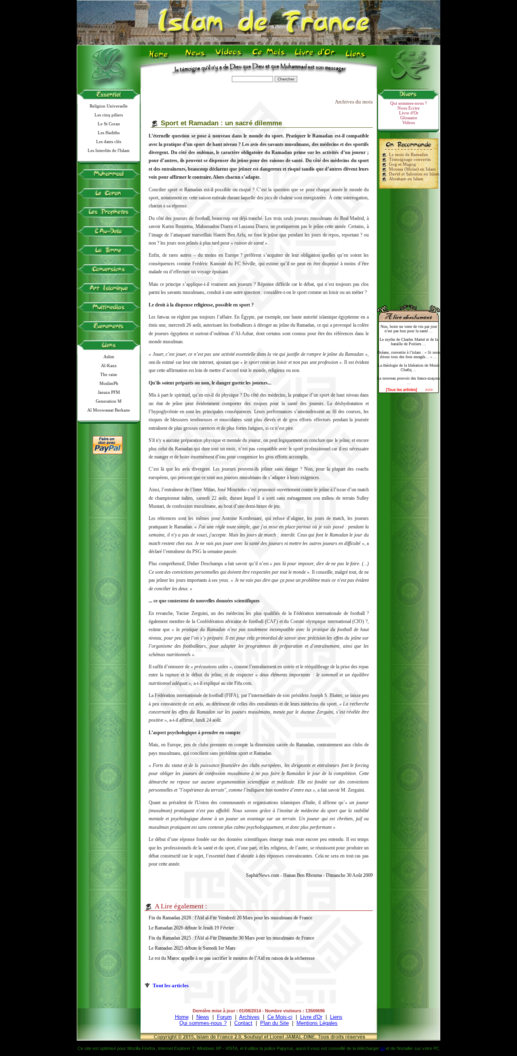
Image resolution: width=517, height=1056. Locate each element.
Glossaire (408, 117)
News (196, 57)
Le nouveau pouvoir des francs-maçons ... (408, 380)
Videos (229, 57)
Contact (243, 1023)
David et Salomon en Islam (414, 173)
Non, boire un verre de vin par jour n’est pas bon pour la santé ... (408, 328)
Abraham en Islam (406, 178)
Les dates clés (108, 141)
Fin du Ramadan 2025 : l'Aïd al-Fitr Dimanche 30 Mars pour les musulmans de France (231, 938)
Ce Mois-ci (279, 1017)
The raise (108, 374)
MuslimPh (108, 383)
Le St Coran (109, 123)
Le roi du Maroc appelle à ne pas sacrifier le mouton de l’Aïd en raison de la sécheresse (232, 958)
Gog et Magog (402, 164)
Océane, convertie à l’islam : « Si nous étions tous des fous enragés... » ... (408, 354)
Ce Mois (268, 57)
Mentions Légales (317, 1023)
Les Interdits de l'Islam (109, 150)
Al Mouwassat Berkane (108, 410)
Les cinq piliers (109, 114)
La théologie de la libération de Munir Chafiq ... (408, 367)
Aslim (108, 356)
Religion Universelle (109, 105)
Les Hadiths (109, 132)
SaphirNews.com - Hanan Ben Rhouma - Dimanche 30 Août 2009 (309, 875)
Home (160, 57)
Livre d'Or (314, 57)
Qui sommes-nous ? (408, 103)
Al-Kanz (109, 365)
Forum (224, 1017)
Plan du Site (274, 1023)
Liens (357, 57)
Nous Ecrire (408, 108)
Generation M (109, 401)
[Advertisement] (409, 243)
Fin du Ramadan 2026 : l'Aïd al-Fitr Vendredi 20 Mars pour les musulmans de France (230, 918)
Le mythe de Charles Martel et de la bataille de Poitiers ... (409, 341)
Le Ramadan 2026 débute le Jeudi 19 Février (191, 928)
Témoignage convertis (410, 159)
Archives (249, 1017)
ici (382, 1048)
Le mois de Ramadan (408, 154)
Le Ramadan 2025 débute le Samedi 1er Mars (192, 948)
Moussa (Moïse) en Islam (412, 169)
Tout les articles (171, 985)
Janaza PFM (109, 392)
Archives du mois (354, 102)
